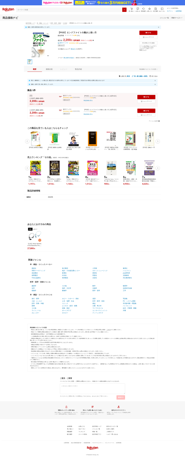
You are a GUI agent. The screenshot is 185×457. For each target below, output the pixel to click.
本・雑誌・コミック (42, 23)
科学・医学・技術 (56, 23)
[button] (137, 9)
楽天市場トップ (30, 23)
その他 (65, 23)
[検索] (124, 10)
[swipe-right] (157, 141)
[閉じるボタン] (159, 27)
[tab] (34, 69)
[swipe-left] (27, 141)
